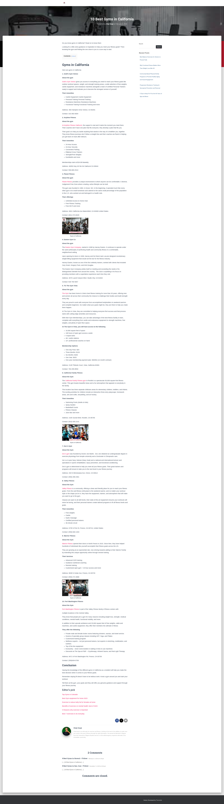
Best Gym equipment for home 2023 (74, 698)
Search (141, 43)
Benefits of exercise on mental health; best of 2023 (79, 706)
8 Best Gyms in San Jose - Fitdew (75, 766)
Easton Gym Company (73, 247)
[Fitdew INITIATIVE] (64, 3)
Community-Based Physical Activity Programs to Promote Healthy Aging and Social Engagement (150, 76)
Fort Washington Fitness (70, 609)
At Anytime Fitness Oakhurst (72, 125)
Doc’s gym (65, 454)
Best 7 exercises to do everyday (73, 714)
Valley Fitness (67, 488)
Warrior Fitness (67, 543)
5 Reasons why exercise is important (75, 710)
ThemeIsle (159, 800)
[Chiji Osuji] (66, 731)
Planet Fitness (67, 182)
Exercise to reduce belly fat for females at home (78, 702)
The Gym (65, 293)
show (73, 56)
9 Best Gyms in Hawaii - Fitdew (75, 758)
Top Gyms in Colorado (70, 694)
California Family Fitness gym (75, 380)
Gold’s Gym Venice (69, 82)
